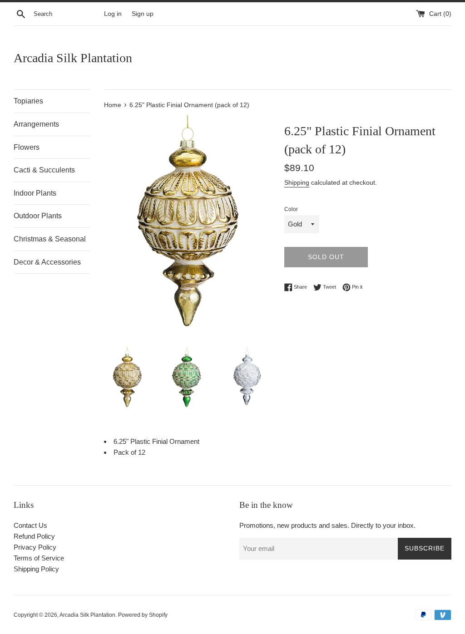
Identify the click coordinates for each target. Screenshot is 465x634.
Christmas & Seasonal (50, 239)
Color (291, 209)
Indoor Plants (35, 193)
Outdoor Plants (38, 216)
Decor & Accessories (47, 262)
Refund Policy (34, 536)
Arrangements (36, 124)
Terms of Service (39, 558)
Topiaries (28, 101)
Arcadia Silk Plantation (73, 58)
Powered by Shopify (143, 615)
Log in (113, 13)
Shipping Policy (36, 569)
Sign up (142, 13)
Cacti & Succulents (44, 170)
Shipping (296, 182)
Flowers (27, 147)
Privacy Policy (35, 547)
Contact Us (30, 525)
